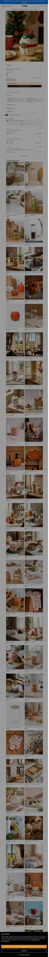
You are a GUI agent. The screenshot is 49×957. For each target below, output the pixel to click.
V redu (24, 946)
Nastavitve (24, 951)
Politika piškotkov (35, 939)
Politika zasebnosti (5, 941)
